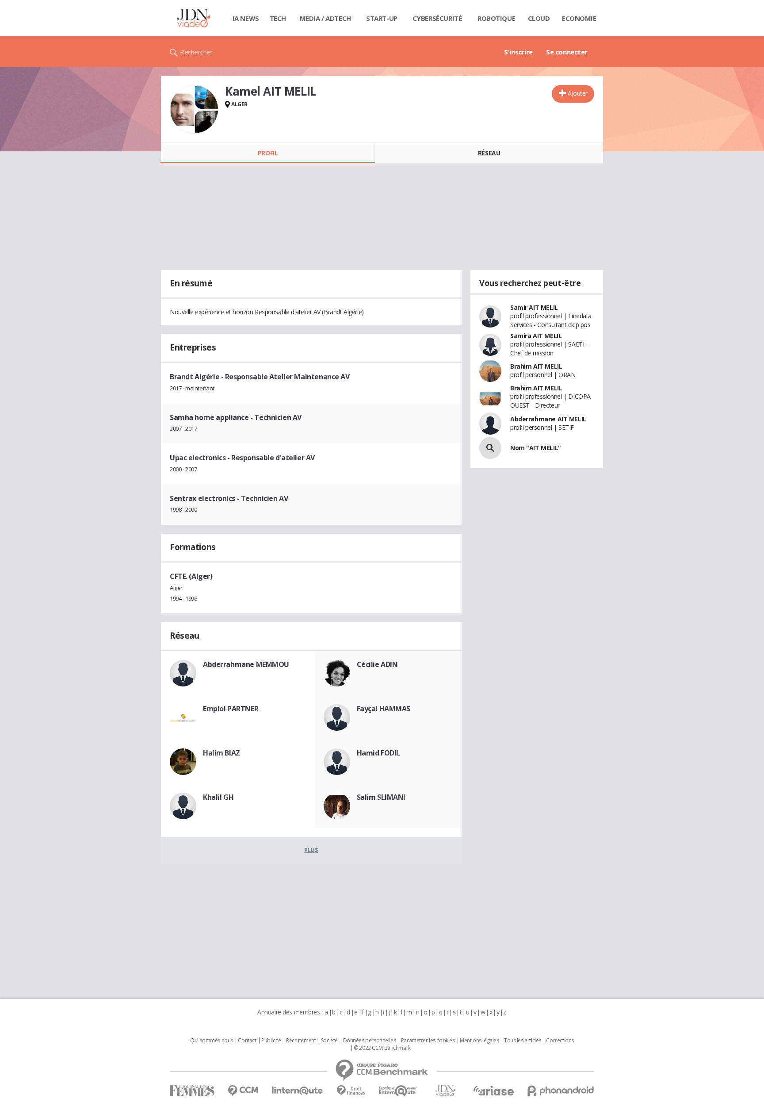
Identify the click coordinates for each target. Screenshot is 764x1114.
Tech (278, 18)
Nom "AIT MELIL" (535, 447)
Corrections (559, 1040)
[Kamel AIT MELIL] (194, 109)
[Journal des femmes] (192, 1090)
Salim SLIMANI (381, 797)
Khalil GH (218, 797)
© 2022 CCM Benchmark (382, 1048)
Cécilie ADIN (377, 664)
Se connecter (567, 51)
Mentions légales (479, 1040)
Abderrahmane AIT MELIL (548, 419)
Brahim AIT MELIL (536, 366)
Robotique (496, 18)
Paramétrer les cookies (428, 1040)
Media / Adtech (325, 18)
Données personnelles (369, 1040)
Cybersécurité (437, 18)
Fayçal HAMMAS (384, 708)
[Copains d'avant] (398, 1090)
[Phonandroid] (560, 1090)
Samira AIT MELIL (536, 336)
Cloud (539, 18)
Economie (579, 18)
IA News (246, 18)
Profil (268, 153)
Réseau (489, 153)
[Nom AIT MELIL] (490, 448)
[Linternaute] (297, 1091)
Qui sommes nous (211, 1040)
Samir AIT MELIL (534, 307)
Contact (247, 1040)
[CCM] (243, 1090)
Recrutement (301, 1040)
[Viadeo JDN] (445, 1090)
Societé (329, 1040)
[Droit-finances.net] (350, 1090)
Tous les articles (522, 1040)
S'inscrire (518, 51)
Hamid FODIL (378, 753)
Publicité (271, 1040)
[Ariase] (493, 1090)
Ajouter (578, 93)
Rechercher (196, 51)
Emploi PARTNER (230, 708)
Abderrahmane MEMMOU (246, 664)
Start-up (381, 18)
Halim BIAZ (221, 753)
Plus (311, 850)
